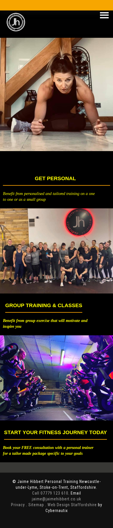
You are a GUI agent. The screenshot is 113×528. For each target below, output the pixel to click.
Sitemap (36, 504)
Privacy (18, 504)
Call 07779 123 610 (50, 493)
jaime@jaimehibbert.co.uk (56, 499)
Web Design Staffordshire (72, 504)
